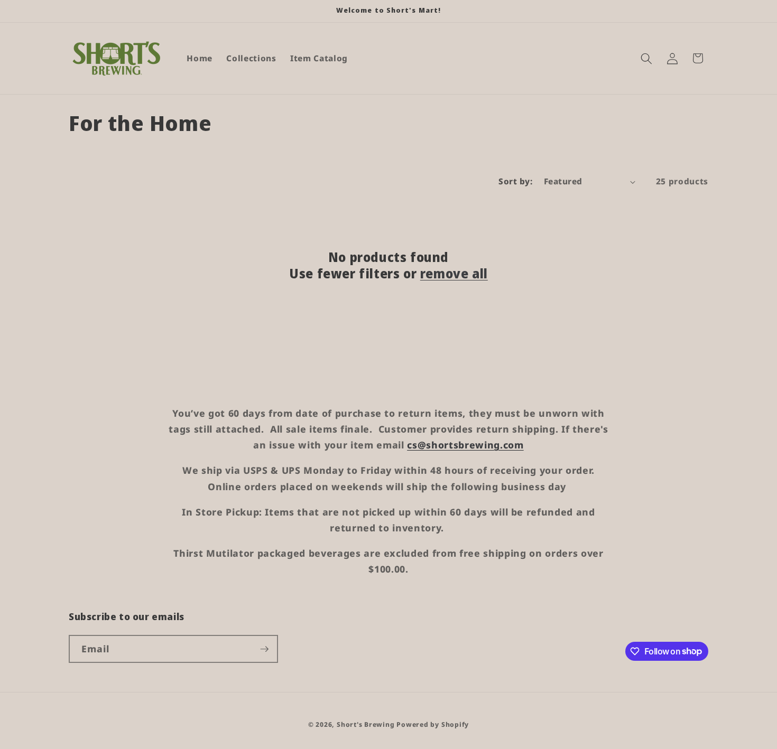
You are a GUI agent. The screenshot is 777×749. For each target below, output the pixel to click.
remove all (454, 273)
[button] (646, 58)
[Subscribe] (264, 649)
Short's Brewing (366, 724)
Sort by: (515, 181)
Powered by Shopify (432, 724)
